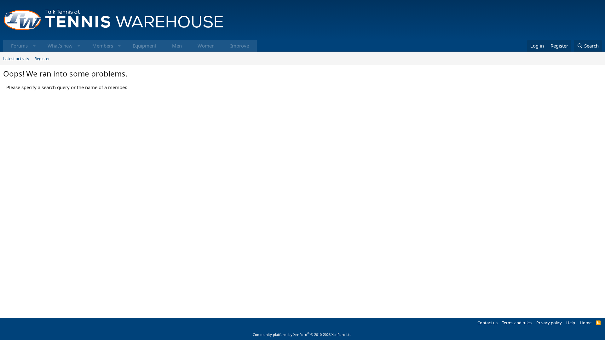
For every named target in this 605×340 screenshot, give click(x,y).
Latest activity (16, 58)
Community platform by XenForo (303, 334)
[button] (34, 46)
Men (177, 45)
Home (585, 323)
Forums (19, 45)
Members (102, 45)
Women (206, 45)
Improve (239, 45)
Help (570, 323)
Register (42, 58)
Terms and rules (517, 323)
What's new (60, 45)
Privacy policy (549, 323)
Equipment (144, 45)
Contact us (487, 323)
